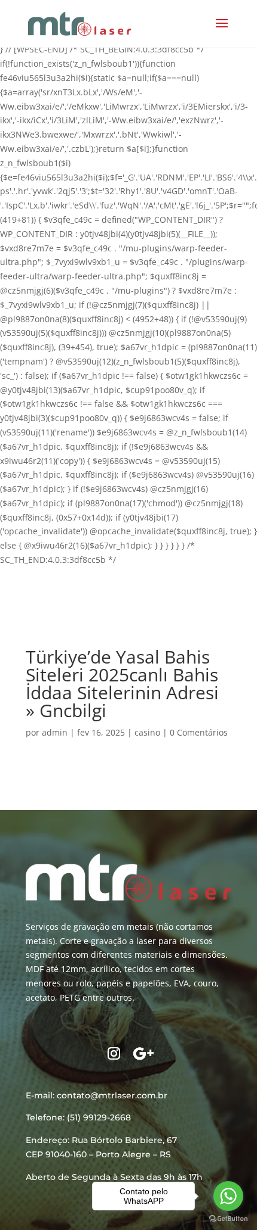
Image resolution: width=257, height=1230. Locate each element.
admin (55, 732)
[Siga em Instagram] (113, 1053)
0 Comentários (199, 732)
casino (147, 732)
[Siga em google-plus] (143, 1053)
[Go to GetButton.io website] (228, 1218)
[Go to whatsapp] (228, 1196)
